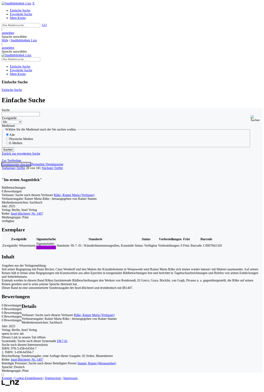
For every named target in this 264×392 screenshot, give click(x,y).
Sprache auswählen (14, 36)
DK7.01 (62, 341)
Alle (12, 135)
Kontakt (7, 378)
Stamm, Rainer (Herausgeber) (96, 363)
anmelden (8, 33)
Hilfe (5, 40)
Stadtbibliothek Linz (24, 40)
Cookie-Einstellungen (28, 378)
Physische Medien (21, 139)
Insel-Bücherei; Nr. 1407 (27, 213)
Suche (6, 110)
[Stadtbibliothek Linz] (16, 3)
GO (44, 25)
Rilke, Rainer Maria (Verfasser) (74, 195)
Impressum (70, 378)
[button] (256, 118)
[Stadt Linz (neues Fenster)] (10, 384)
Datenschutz (53, 378)
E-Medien (15, 143)
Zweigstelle (9, 118)
